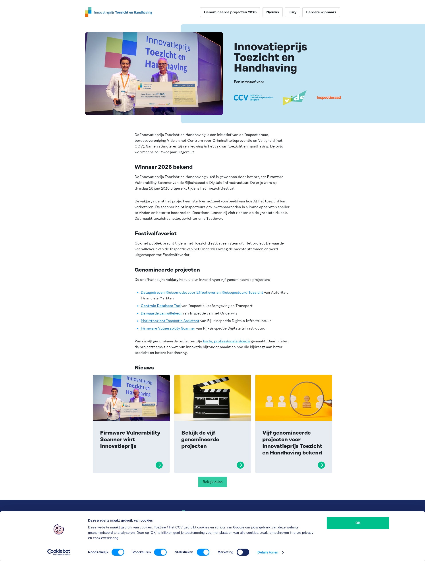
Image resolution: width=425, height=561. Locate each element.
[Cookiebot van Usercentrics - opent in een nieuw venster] (58, 552)
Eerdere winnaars (321, 12)
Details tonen (267, 552)
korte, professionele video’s (226, 341)
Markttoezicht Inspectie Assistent (170, 321)
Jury (292, 12)
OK (358, 523)
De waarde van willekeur (161, 313)
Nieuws (272, 12)
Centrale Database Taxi (161, 306)
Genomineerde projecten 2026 (230, 12)
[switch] (160, 552)
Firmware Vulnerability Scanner (168, 328)
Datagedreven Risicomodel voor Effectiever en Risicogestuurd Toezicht (202, 293)
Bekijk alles (212, 482)
